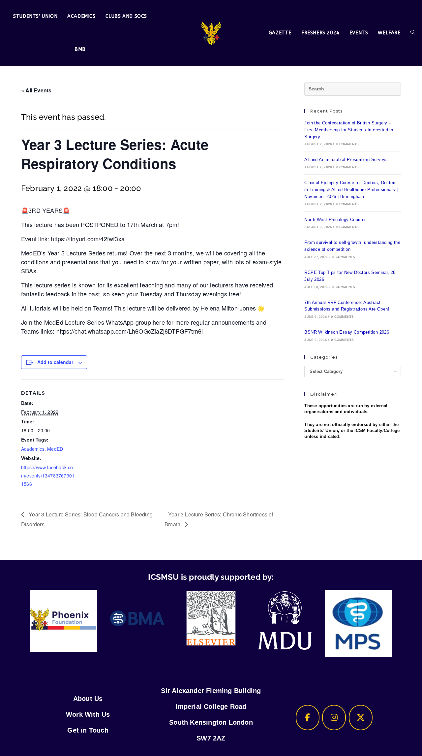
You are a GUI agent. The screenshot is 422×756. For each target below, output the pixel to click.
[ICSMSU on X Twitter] (361, 717)
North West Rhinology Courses (335, 219)
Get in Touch (87, 730)
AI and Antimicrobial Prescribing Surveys (346, 159)
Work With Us (88, 714)
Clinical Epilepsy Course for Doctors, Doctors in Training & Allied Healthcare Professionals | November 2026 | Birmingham (351, 189)
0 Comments (347, 144)
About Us (88, 698)
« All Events (36, 90)
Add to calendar (55, 362)
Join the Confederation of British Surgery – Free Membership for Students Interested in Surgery (348, 129)
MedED (55, 448)
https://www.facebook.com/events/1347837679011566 (48, 475)
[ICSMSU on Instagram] (334, 717)
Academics (33, 448)
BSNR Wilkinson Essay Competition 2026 (346, 332)
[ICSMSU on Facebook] (307, 717)
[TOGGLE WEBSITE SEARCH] (413, 32)
